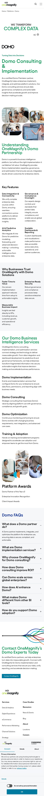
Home (4, 11)
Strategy (5, 737)
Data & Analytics (8, 708)
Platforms (10, 11)
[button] (22, 525)
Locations (26, 729)
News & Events (28, 712)
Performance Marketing (10, 725)
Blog (24, 718)
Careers (26, 735)
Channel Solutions (8, 731)
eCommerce (6, 719)
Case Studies (28, 702)
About (25, 724)
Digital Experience (8, 714)
